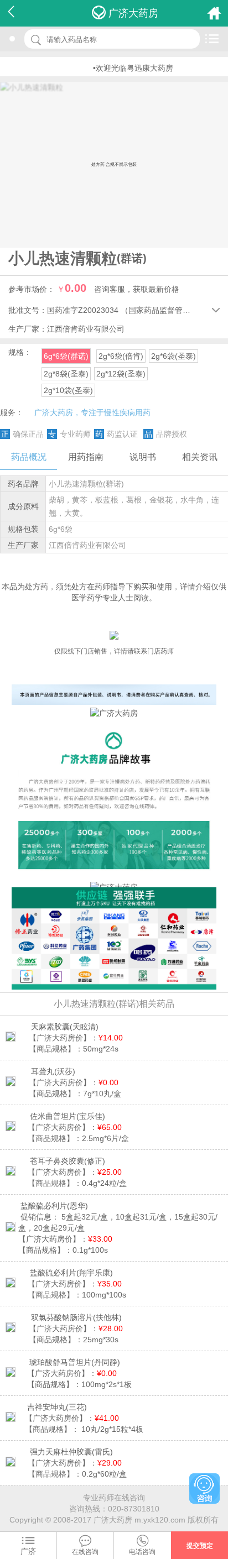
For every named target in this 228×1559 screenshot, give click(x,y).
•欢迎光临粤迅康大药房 (123, 68)
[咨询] (204, 1488)
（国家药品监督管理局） (163, 310)
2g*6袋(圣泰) (173, 356)
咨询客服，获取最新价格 (136, 289)
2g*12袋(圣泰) (121, 373)
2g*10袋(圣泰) (68, 390)
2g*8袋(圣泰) (66, 373)
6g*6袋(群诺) (66, 356)
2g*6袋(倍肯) (121, 356)
